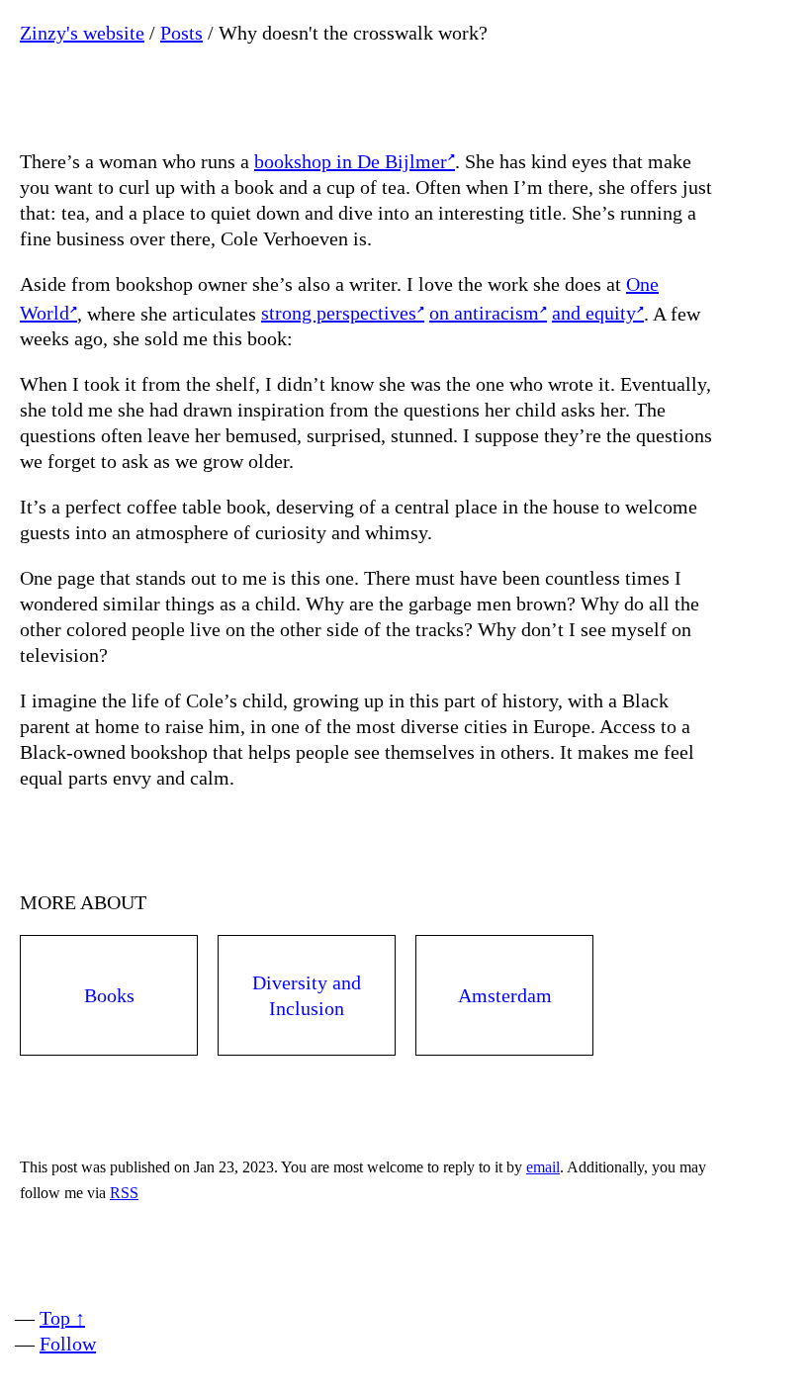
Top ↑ (62, 1318)
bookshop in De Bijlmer (350, 161)
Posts (181, 33)
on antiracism (484, 313)
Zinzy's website (82, 33)
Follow (68, 1343)
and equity (594, 313)
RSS (124, 1192)
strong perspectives (338, 313)
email (543, 1167)
